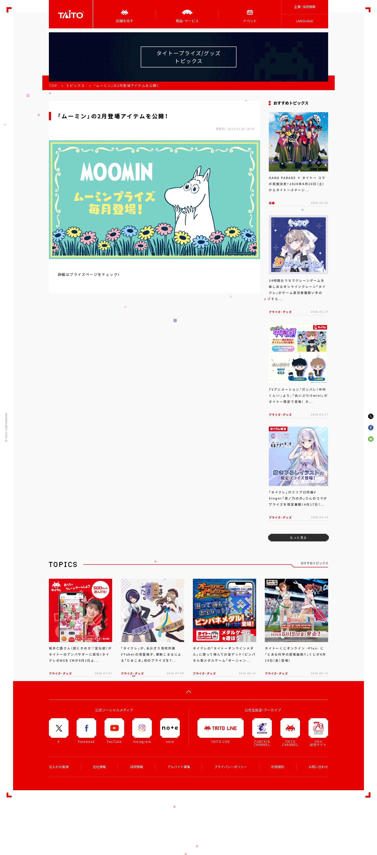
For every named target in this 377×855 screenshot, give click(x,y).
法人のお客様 (59, 766)
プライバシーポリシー (230, 766)
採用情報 (136, 766)
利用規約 (277, 766)
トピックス (75, 85)
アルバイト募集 (178, 766)
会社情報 (99, 766)
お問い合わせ (318, 766)
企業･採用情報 (304, 6)
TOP (53, 85)
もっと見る (298, 537)
